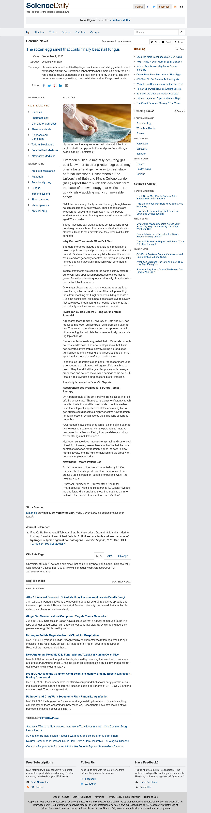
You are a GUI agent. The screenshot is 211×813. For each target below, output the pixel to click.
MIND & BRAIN (141, 138)
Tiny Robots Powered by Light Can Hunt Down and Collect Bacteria (157, 212)
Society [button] (79, 32)
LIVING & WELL (141, 158)
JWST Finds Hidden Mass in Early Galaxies (159, 61)
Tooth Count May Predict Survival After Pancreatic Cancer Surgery (156, 197)
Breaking (139, 49)
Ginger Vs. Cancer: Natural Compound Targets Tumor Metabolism (67, 616)
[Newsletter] (181, 6)
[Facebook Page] (147, 6)
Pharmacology (39, 118)
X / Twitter (90, 783)
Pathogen (37, 176)
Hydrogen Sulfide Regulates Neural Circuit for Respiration (62, 635)
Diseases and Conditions (39, 137)
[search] (181, 32)
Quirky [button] (94, 32)
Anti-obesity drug (41, 182)
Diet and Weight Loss (44, 123)
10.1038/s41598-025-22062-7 (47, 543)
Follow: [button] (139, 6)
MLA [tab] (99, 556)
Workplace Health (145, 128)
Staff (75, 796)
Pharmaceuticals (41, 129)
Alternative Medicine (43, 156)
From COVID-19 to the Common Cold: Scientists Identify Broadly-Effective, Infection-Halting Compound (78, 675)
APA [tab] (110, 556)
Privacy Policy (115, 796)
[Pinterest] (55, 86)
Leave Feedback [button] (148, 782)
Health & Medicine (38, 105)
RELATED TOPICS (36, 97)
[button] (154, 41)
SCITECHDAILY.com (49, 717)
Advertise (99, 796)
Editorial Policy (132, 796)
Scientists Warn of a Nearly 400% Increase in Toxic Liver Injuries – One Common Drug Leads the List (76, 728)
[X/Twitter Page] (154, 6)
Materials (31, 513)
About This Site (61, 796)
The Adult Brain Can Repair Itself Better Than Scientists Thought (160, 242)
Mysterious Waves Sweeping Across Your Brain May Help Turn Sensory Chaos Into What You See (158, 226)
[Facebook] (44, 86)
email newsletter (120, 20)
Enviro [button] (65, 32)
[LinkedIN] (61, 86)
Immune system (40, 193)
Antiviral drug (39, 211)
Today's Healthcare (42, 144)
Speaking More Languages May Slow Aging (159, 56)
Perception (142, 143)
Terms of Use (151, 796)
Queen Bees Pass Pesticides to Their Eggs (158, 74)
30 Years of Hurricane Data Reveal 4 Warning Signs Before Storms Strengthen (72, 735)
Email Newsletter (39, 782)
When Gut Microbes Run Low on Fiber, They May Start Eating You (159, 263)
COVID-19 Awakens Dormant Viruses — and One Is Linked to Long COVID (159, 255)
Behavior (141, 153)
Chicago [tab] (123, 556)
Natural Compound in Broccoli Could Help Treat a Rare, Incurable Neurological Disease (77, 741)
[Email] (66, 86)
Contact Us (145, 787)
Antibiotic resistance (43, 171)
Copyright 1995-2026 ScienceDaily (46, 801)
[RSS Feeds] (175, 6)
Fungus (35, 188)
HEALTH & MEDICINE (144, 118)
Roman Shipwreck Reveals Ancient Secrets (158, 88)
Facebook (90, 778)
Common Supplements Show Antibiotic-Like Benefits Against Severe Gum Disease (74, 746)
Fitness (140, 133)
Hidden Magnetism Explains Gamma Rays (158, 98)
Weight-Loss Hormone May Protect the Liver (159, 84)
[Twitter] (49, 86)
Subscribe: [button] (164, 6)
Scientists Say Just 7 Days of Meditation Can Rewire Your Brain (159, 270)
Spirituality (141, 148)
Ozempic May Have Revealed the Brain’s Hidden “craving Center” (157, 235)
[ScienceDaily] (47, 6)
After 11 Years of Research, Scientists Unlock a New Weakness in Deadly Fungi (75, 597)
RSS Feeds (37, 787)
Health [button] (39, 32)
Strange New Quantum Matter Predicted (157, 93)
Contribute (85, 796)
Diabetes (36, 112)
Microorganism (40, 205)
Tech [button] (52, 32)
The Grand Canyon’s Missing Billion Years (158, 103)
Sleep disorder (40, 199)
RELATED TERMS (36, 163)
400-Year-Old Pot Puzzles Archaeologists (157, 79)
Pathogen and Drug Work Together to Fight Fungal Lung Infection (67, 696)
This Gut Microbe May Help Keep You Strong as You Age (159, 205)
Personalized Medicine (44, 150)
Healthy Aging (143, 168)
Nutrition (140, 173)
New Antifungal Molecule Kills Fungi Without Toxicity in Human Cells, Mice (72, 654)
